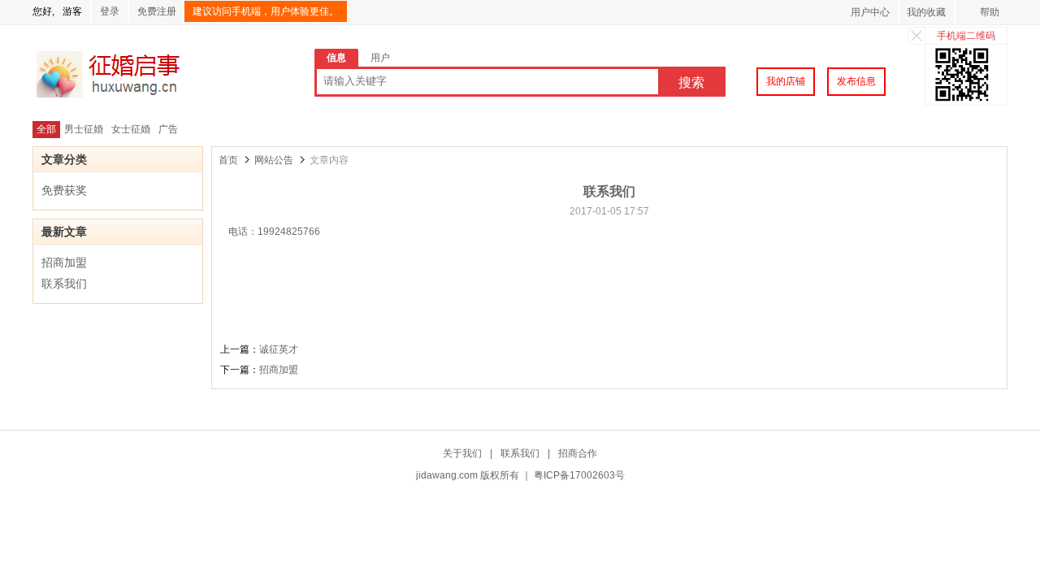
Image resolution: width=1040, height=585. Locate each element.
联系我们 (64, 283)
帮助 (989, 12)
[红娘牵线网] (132, 96)
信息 (336, 57)
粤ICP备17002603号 (579, 475)
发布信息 (856, 81)
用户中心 (870, 12)
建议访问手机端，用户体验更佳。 (266, 11)
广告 (168, 129)
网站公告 (273, 160)
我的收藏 (926, 12)
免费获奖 (64, 190)
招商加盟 (64, 262)
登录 (109, 11)
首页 (228, 160)
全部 (46, 129)
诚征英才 (278, 349)
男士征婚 (83, 129)
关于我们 (462, 453)
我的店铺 (785, 81)
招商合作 (577, 453)
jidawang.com (447, 475)
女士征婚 (130, 129)
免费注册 (156, 11)
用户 (380, 57)
